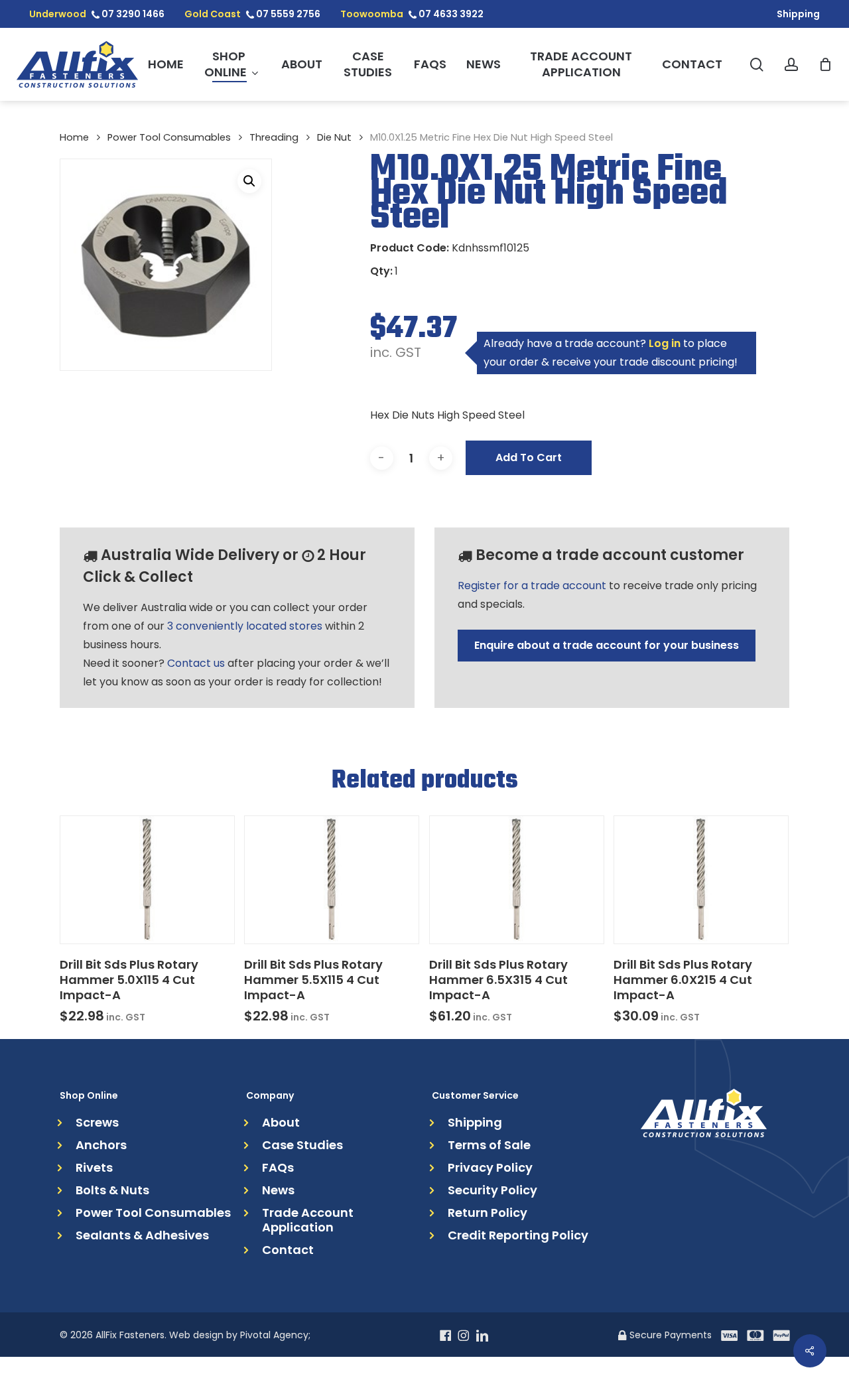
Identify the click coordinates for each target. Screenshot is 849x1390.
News (278, 1190)
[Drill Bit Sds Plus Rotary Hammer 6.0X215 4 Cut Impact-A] (701, 879)
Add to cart (528, 457)
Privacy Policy (490, 1167)
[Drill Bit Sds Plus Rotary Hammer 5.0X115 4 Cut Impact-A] (147, 879)
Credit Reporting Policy (518, 1235)
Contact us (196, 663)
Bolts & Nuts (112, 1190)
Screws (97, 1122)
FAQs (278, 1167)
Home (74, 137)
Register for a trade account (532, 585)
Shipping (475, 1122)
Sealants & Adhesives (142, 1235)
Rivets (94, 1167)
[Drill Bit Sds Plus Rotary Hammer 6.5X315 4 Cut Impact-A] (517, 879)
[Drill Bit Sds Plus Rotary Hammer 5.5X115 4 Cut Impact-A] (332, 879)
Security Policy (492, 1190)
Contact (288, 1250)
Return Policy (487, 1213)
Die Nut (334, 137)
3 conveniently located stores (244, 626)
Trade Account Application (308, 1220)
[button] (249, 181)
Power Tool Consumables (169, 137)
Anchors (101, 1145)
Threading (273, 137)
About (281, 1122)
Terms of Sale (489, 1145)
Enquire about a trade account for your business (606, 645)
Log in (665, 343)
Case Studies (302, 1145)
